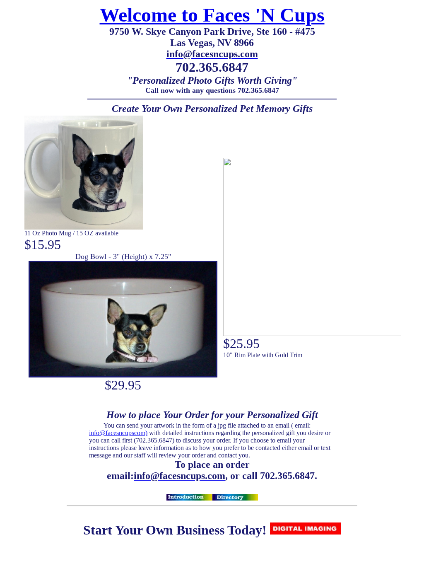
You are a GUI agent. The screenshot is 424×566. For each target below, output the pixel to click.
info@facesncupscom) (118, 432)
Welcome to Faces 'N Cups (212, 15)
